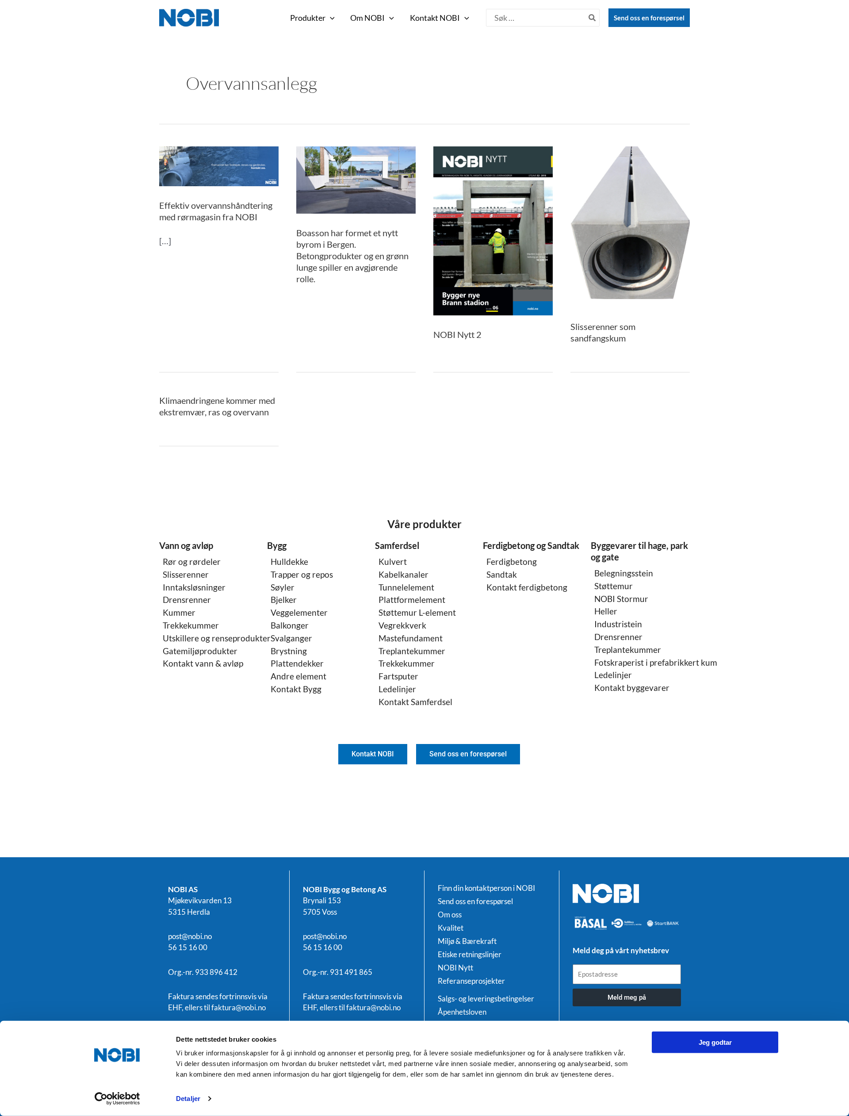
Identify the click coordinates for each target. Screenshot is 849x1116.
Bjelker (284, 599)
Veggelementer (299, 612)
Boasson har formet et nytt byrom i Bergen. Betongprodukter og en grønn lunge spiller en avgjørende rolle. (352, 255)
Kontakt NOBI (435, 18)
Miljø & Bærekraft (467, 941)
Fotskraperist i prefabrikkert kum (655, 662)
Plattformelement (412, 599)
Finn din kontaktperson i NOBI (486, 888)
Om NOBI (367, 18)
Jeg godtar (715, 1042)
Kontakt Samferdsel (415, 702)
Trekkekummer (191, 625)
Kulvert (393, 561)
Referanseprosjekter (471, 981)
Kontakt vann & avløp (203, 663)
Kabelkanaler (403, 574)
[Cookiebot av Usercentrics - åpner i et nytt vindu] (117, 1098)
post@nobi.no (190, 936)
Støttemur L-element (417, 612)
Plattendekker (297, 663)
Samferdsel (397, 545)
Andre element (298, 676)
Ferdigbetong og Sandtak (531, 545)
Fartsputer (398, 676)
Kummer (179, 612)
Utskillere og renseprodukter (217, 638)
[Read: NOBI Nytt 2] (493, 229)
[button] (330, 17)
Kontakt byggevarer (631, 688)
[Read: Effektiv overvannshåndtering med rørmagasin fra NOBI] (219, 165)
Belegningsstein (623, 573)
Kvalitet (450, 928)
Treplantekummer (412, 651)
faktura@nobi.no (238, 1007)
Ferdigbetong (511, 561)
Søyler (282, 587)
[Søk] (592, 17)
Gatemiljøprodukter (200, 651)
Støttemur (613, 586)
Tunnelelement (406, 587)
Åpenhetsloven (462, 1012)
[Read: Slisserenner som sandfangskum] (630, 225)
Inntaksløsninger (194, 587)
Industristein (618, 624)
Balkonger (290, 625)
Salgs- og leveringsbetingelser (486, 998)
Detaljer (188, 1098)
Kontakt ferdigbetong (526, 587)
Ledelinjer (397, 689)
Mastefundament (411, 638)
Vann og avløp (186, 545)
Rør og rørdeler (192, 561)
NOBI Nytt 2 (457, 334)
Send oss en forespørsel (649, 18)
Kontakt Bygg (296, 689)
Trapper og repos (302, 574)
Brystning (289, 651)
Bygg (277, 545)
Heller (605, 611)
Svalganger (291, 638)
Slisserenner (186, 574)
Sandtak (501, 574)
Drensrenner (187, 599)
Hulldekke (289, 561)
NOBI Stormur (621, 599)
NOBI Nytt (455, 967)
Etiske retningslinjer (469, 954)
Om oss (450, 914)
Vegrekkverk (402, 625)
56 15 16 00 (187, 947)
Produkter (307, 18)
